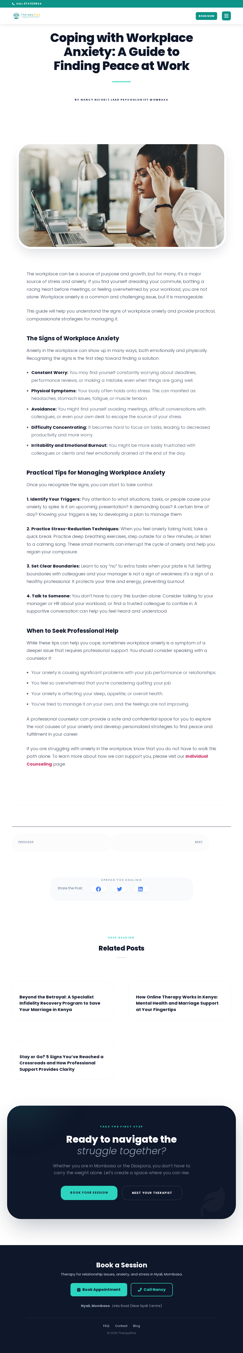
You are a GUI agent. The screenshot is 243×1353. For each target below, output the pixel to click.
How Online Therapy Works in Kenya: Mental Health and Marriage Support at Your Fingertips (177, 1003)
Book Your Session (89, 1193)
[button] (98, 889)
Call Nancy (155, 1289)
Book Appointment (101, 1289)
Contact (121, 1326)
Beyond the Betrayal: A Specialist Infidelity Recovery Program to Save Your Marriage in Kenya (59, 1003)
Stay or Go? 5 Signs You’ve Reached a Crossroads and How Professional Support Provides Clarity (61, 1063)
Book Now (206, 16)
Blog (136, 1326)
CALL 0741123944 (29, 3)
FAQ (106, 1326)
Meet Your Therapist (152, 1193)
